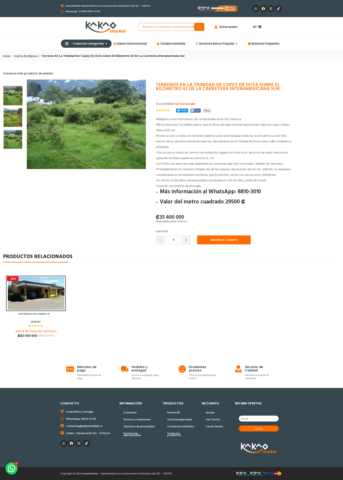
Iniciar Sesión (214, 426)
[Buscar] (199, 27)
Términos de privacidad (138, 426)
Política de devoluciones (132, 434)
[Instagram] (271, 8)
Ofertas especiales (179, 419)
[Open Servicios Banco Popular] (236, 44)
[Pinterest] (207, 111)
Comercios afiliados (180, 426)
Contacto (130, 412)
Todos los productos (174, 434)
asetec (36, 322)
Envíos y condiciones (137, 419)
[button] (140, 85)
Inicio (7, 56)
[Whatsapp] (255, 8)
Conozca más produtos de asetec (28, 73)
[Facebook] (263, 8)
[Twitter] (182, 111)
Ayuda (210, 412)
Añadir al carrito (224, 240)
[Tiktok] (278, 8)
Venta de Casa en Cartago (36, 331)
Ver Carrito (213, 419)
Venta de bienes (26, 56)
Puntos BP (173, 412)
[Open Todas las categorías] (106, 44)
